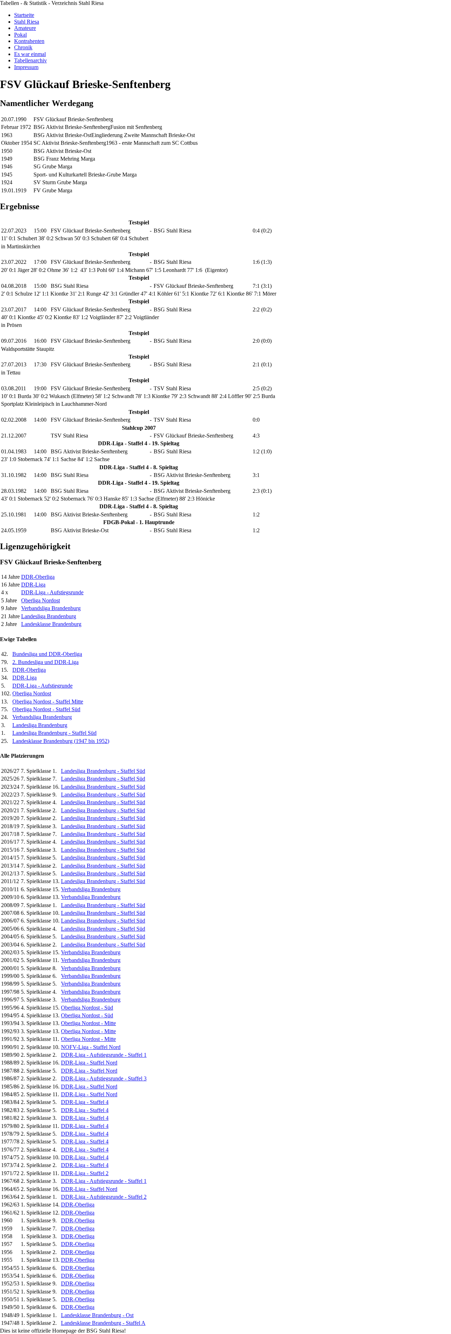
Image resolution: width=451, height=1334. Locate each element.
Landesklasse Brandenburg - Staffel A (103, 1323)
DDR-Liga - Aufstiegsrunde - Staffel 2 (104, 1197)
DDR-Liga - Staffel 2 (85, 1173)
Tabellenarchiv (30, 60)
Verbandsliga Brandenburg (51, 608)
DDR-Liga (33, 585)
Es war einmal (30, 54)
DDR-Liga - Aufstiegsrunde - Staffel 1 (104, 1055)
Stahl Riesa (26, 22)
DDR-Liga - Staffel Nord (89, 1063)
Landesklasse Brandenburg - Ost (97, 1315)
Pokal (20, 35)
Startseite (24, 15)
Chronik (23, 47)
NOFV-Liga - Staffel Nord (91, 1047)
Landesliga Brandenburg (48, 616)
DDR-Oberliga (38, 577)
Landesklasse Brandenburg (51, 624)
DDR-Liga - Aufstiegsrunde (52, 592)
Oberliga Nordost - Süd (87, 1008)
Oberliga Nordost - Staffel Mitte (47, 702)
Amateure (25, 28)
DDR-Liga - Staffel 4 (85, 1102)
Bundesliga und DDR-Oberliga (47, 654)
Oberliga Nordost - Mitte (88, 1023)
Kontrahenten (29, 41)
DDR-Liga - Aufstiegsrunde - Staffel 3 (104, 1078)
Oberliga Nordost (40, 600)
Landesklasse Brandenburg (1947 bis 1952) (60, 741)
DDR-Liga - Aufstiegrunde (42, 686)
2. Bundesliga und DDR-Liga (45, 662)
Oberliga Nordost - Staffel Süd (46, 709)
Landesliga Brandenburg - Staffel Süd (54, 733)
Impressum (26, 67)
